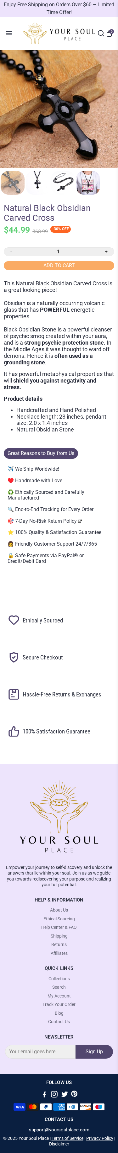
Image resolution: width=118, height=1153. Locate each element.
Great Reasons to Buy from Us (41, 453)
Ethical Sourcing (59, 919)
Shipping (59, 936)
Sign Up (94, 1052)
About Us (59, 910)
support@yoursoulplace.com (59, 1130)
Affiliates (59, 953)
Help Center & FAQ (59, 927)
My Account (59, 996)
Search (59, 987)
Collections (59, 978)
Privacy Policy (99, 1138)
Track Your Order (59, 1004)
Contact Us (59, 1021)
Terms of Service (67, 1138)
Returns (59, 944)
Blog (59, 1013)
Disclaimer (59, 1143)
